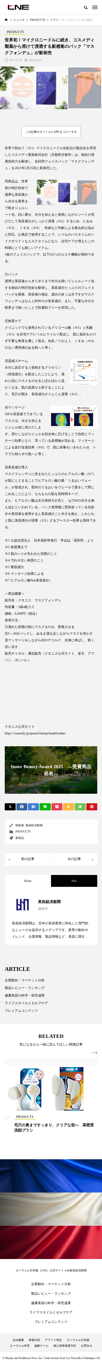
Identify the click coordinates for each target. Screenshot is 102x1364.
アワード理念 (53, 1340)
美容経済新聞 (33, 825)
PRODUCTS (23, 831)
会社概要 (18, 1340)
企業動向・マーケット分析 (25, 980)
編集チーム (41, 1345)
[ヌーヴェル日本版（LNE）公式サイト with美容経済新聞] (18, 7)
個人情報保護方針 (64, 1345)
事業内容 (34, 1340)
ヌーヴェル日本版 (78, 1340)
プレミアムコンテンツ (21, 1010)
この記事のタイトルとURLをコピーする (51, 131)
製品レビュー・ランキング (25, 988)
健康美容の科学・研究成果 (25, 995)
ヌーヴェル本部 (20, 1345)
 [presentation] (94, 1052)
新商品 (19, 838)
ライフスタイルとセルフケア (26, 1003)
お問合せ (86, 1345)
